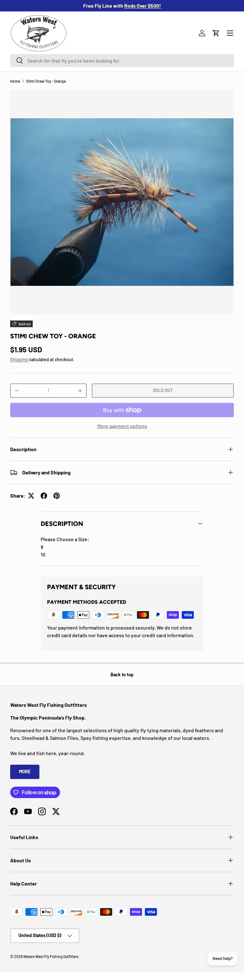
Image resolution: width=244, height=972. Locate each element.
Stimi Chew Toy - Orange (46, 81)
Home (15, 81)
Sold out (163, 390)
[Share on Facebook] (43, 495)
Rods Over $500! (142, 6)
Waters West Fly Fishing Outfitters (50, 956)
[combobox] (122, 60)
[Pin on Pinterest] (56, 495)
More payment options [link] (122, 426)
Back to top (122, 674)
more (24, 771)
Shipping (19, 359)
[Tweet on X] (31, 495)
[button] (216, 33)
